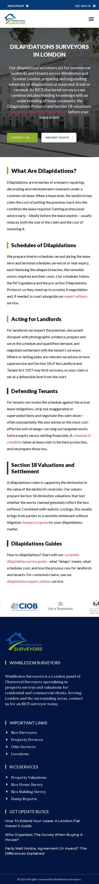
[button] (91, 18)
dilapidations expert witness (29, 581)
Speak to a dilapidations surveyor (38, 111)
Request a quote (35, 522)
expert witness (75, 296)
